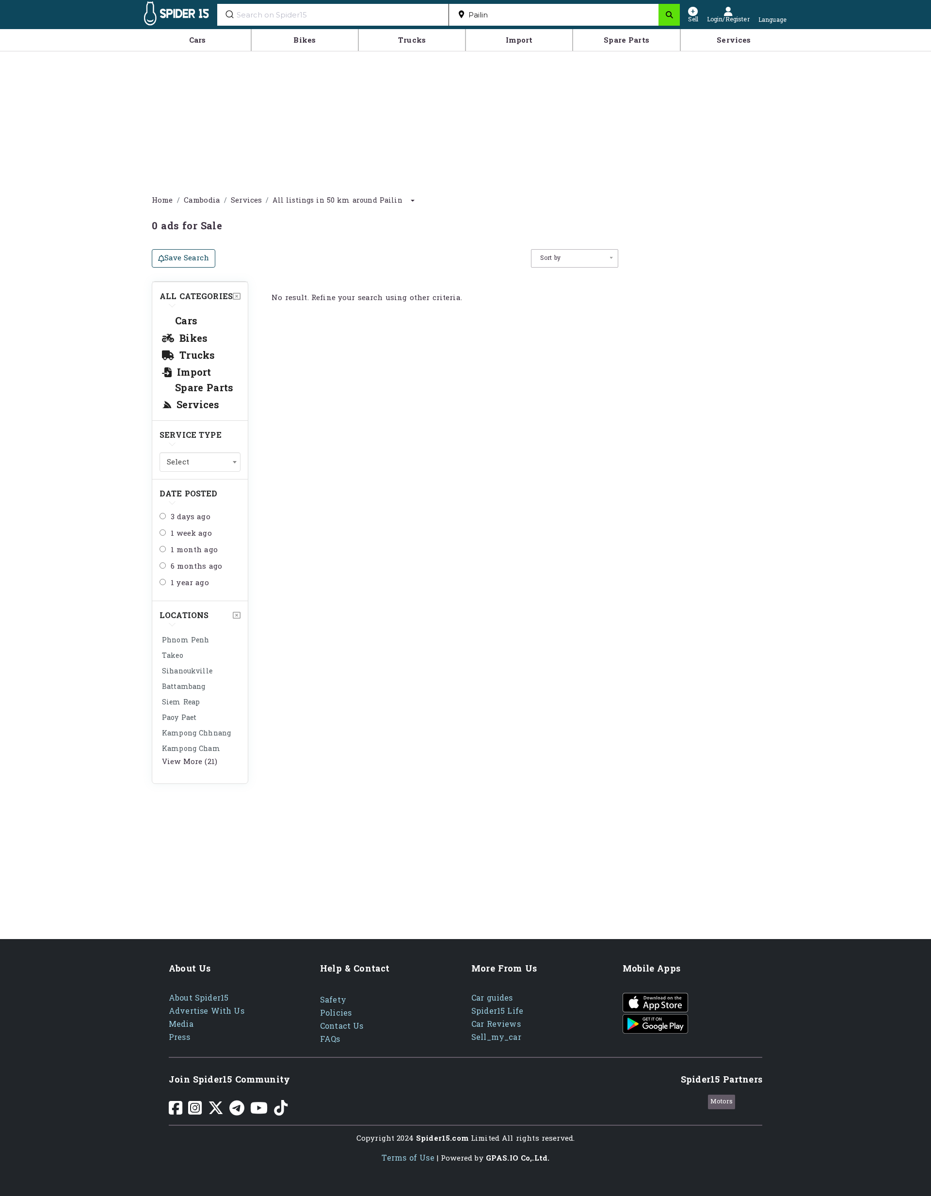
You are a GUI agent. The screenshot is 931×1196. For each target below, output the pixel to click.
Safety (333, 1000)
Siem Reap (181, 702)
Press (179, 1037)
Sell (693, 18)
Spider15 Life (497, 1011)
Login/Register (728, 18)
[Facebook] (175, 1111)
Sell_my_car (496, 1037)
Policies (336, 1013)
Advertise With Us (206, 1011)
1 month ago (194, 550)
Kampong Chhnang (196, 733)
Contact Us (342, 1026)
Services (246, 200)
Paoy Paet (179, 718)
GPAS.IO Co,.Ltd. (517, 1158)
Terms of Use (408, 1158)
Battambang (184, 687)
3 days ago (190, 517)
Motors (721, 1101)
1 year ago (190, 583)
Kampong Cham (191, 749)
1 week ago (191, 533)
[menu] (465, 40)
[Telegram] (236, 1111)
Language (772, 19)
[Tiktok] (281, 1111)
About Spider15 (198, 998)
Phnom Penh (185, 640)
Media (181, 1024)
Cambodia (202, 200)
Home (162, 200)
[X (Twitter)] (216, 1111)
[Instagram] (195, 1111)
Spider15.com (442, 1138)
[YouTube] (259, 1111)
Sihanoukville (187, 671)
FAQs (330, 1039)
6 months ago (196, 566)
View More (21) (189, 761)
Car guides (492, 998)
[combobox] (554, 15)
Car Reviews (496, 1024)
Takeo (172, 656)
